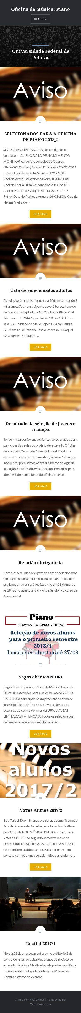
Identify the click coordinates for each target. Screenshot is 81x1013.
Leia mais (40, 213)
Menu (42, 18)
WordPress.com (40, 1004)
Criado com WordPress (30, 999)
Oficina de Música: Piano (40, 9)
